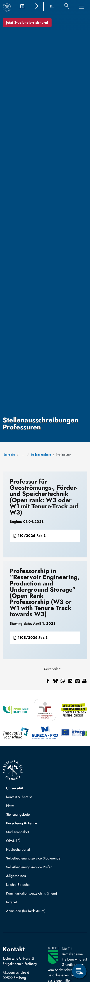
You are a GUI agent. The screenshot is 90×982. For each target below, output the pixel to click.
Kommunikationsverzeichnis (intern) (31, 893)
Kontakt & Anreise (19, 796)
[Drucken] (84, 681)
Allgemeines (16, 875)
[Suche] (66, 6)
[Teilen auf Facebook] (48, 681)
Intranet (11, 902)
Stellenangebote (41, 454)
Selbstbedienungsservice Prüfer (29, 867)
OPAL (10, 840)
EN (52, 6)
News (10, 805)
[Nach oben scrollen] (79, 953)
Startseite (9, 454)
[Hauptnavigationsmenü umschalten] (81, 7)
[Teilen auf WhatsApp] (63, 681)
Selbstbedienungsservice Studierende (33, 858)
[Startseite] (7, 7)
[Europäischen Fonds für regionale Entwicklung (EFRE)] (74, 732)
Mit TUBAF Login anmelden (29, 912)
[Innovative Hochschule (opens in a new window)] (16, 732)
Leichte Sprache (17, 884)
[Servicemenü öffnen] (79, 971)
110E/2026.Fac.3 (32, 637)
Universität (14, 788)
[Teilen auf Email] (77, 681)
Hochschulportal (18, 849)
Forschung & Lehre (21, 823)
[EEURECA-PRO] (45, 732)
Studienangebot (17, 831)
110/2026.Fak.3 (31, 535)
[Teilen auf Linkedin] (70, 681)
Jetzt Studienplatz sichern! (27, 22)
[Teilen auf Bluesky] (55, 681)
